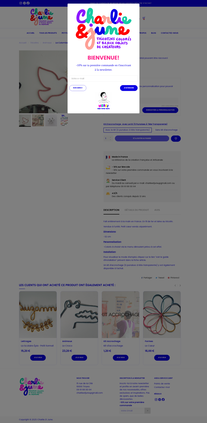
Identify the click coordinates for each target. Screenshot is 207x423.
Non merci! (78, 88)
